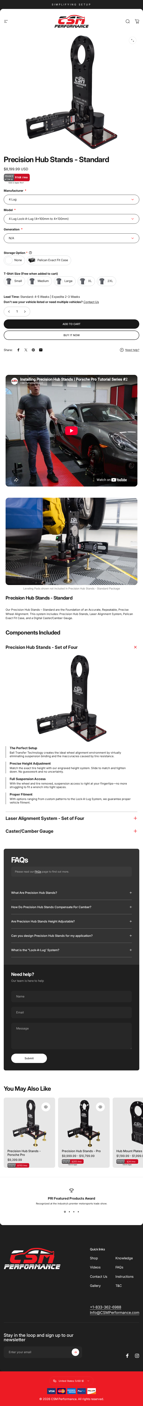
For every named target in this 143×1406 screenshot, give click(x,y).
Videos (95, 1267)
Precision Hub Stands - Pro (81, 1151)
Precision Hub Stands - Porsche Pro (24, 1153)
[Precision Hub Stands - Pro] (84, 1123)
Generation (12, 229)
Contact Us (91, 302)
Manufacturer (13, 190)
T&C (118, 1286)
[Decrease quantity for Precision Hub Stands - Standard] (8, 311)
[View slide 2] (69, 1211)
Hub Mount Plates (129, 1151)
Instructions (124, 1277)
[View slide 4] (78, 1211)
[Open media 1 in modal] (132, 40)
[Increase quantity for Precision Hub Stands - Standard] (25, 311)
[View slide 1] (65, 1211)
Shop (94, 1258)
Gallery (95, 1286)
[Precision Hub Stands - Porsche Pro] (29, 1123)
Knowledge (124, 1258)
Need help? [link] (132, 349)
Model (8, 210)
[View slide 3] (74, 1211)
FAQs (38, 871)
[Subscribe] (75, 1352)
